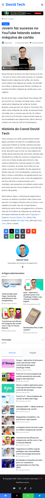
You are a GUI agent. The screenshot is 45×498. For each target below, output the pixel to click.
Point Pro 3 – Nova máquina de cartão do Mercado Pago (29, 397)
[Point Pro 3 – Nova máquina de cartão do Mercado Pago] (8, 399)
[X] (11, 231)
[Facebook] (6, 231)
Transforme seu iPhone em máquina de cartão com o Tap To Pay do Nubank (11, 324)
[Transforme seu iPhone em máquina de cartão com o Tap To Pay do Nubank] (12, 313)
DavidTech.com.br (22, 482)
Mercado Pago (23, 220)
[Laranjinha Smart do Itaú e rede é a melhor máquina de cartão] (8, 430)
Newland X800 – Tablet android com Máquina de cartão (29, 407)
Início (5, 19)
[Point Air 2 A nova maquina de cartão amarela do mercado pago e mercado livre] (8, 377)
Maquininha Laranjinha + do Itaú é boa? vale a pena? (28, 418)
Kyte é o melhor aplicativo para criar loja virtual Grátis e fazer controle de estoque (29, 387)
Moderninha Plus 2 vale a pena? (33, 328)
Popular (33, 353)
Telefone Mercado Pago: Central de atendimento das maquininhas (9, 297)
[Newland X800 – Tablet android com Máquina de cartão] (8, 409)
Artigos (11, 19)
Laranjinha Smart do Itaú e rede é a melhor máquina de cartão (29, 428)
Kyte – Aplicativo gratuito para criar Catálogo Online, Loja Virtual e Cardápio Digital (32, 297)
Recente (12, 353)
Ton (24, 217)
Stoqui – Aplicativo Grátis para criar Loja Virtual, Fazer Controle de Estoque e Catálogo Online (29, 364)
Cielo (4, 223)
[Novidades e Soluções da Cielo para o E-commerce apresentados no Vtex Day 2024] (8, 463)
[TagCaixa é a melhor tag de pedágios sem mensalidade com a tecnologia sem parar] (8, 452)
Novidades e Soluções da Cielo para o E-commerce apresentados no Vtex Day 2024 (29, 464)
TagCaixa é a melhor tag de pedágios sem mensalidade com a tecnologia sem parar (28, 451)
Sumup (12, 217)
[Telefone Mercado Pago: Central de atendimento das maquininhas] (12, 285)
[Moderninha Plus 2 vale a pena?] (33, 316)
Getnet (19, 217)
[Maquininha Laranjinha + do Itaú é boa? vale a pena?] (8, 420)
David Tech (8, 43)
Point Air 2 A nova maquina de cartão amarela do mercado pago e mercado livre (28, 376)
